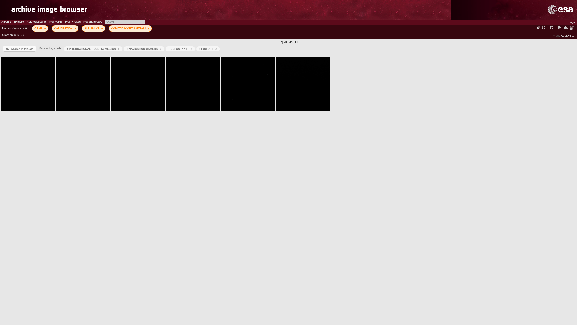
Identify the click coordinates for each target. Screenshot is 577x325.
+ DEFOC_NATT (180, 49)
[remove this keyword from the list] (45, 28)
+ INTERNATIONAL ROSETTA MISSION (93, 49)
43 (291, 42)
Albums (6, 21)
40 (280, 42)
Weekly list (567, 35)
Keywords (18, 28)
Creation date (10, 35)
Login (572, 22)
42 (285, 42)
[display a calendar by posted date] (571, 28)
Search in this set (22, 49)
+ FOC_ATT (208, 49)
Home (6, 28)
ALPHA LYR (92, 28)
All (296, 42)
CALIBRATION (63, 28)
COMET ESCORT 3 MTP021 (129, 28)
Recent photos (92, 21)
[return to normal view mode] (565, 28)
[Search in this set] (538, 27)
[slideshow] (559, 28)
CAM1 (38, 28)
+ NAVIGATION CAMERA (144, 49)
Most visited (73, 21)
